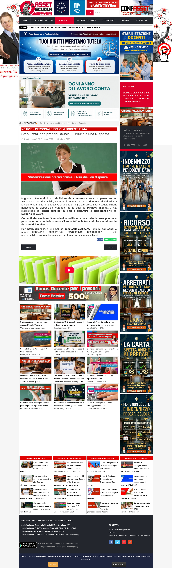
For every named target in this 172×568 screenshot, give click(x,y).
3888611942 (123, 536)
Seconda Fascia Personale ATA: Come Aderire (73, 506)
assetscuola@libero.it (78, 229)
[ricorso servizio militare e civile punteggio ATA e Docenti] (136, 241)
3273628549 (134, 536)
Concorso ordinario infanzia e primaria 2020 (142, 506)
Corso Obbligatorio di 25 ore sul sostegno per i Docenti (109, 465)
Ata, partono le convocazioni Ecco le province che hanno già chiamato (59, 27)
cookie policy (72, 547)
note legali (61, 547)
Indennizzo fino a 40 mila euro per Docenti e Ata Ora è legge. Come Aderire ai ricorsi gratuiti (34, 379)
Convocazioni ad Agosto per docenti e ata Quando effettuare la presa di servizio (69, 352)
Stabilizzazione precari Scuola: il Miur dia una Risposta (65, 134)
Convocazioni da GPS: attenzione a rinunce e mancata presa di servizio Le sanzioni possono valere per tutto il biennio (34, 495)
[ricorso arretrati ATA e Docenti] (136, 302)
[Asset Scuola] (35, 8)
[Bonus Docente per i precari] (69, 292)
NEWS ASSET (30, 123)
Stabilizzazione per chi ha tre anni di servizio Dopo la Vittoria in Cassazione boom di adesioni (35, 325)
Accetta (53, 564)
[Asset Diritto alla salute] (69, 52)
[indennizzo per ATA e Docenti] (136, 181)
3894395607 (145, 536)
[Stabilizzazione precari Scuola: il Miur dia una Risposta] (69, 169)
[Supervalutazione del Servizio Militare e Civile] (103, 4)
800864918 (113, 536)
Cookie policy (119, 564)
